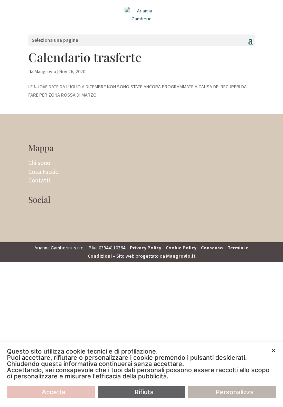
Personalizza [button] (235, 392)
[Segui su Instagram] (33, 215)
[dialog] (141, 374)
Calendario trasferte (85, 57)
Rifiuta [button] (144, 392)
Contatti (39, 180)
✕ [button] (273, 350)
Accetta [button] (53, 392)
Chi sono (39, 163)
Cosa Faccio (43, 172)
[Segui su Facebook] (47, 215)
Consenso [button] (212, 248)
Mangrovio (45, 71)
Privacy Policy (145, 248)
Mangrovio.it (181, 256)
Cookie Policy (181, 248)
